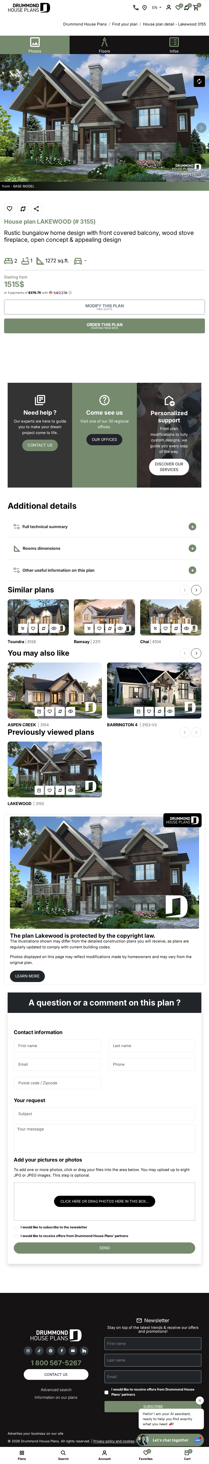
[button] (201, 128)
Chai (150, 641)
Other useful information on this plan (57, 570)
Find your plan (125, 24)
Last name (122, 1045)
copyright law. (136, 935)
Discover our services (169, 467)
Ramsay (87, 641)
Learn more (27, 976)
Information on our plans (56, 1397)
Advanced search (56, 1389)
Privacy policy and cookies (114, 1441)
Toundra (22, 641)
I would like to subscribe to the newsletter (54, 1227)
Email (23, 1064)
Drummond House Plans (85, 24)
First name (27, 1045)
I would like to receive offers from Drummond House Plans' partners (74, 1236)
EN (155, 7)
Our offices (104, 439)
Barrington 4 (132, 724)
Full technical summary (44, 526)
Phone (119, 1064)
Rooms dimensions (41, 548)
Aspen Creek (28, 724)
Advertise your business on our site (35, 1433)
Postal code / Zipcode (37, 1082)
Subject (25, 1113)
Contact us (40, 445)
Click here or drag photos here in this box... (104, 1201)
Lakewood (26, 803)
